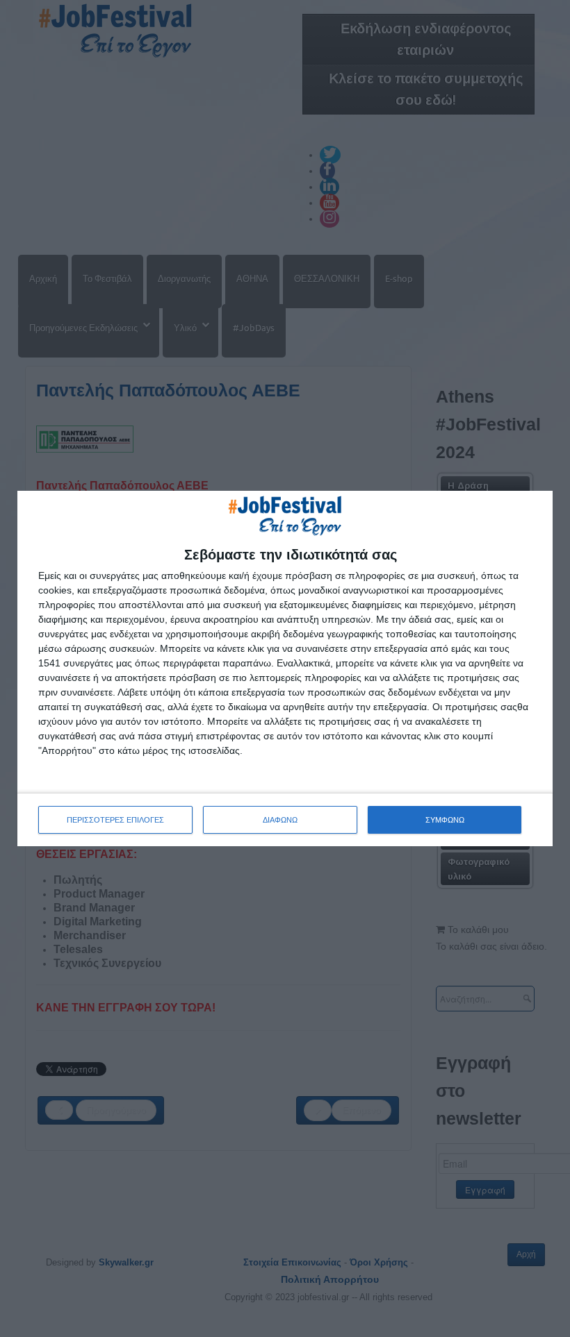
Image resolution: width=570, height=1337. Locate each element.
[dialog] (285, 668)
